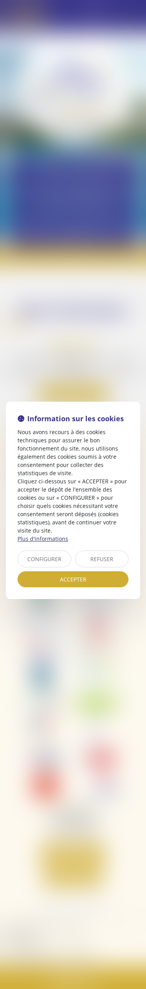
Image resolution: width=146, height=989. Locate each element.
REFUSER (101, 559)
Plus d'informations (43, 538)
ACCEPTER (73, 579)
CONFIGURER (44, 559)
